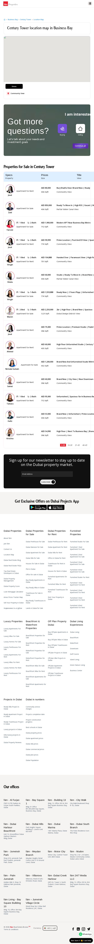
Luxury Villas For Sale (11, 636)
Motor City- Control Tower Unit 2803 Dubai (58, 854)
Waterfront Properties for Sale (35, 652)
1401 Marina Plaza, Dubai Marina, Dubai (57, 828)
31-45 (77, 445)
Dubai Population (32, 760)
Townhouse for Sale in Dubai (34, 594)
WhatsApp (87, 934)
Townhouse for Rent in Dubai (56, 565)
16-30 (70, 445)
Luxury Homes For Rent (12, 668)
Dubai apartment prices (34, 738)
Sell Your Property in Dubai (14, 603)
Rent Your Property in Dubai (56, 598)
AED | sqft (51, 928)
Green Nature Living (77, 665)
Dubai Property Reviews (12, 742)
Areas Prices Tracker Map (13, 597)
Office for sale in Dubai (34, 575)
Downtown (74, 649)
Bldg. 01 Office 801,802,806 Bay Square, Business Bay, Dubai (35, 805)
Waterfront (74, 643)
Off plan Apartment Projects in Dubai (55, 667)
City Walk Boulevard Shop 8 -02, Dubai (79, 802)
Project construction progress (33, 721)
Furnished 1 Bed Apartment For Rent (77, 584)
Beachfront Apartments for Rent (36, 685)
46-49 (84, 445)
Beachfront (74, 638)
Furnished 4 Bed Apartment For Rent (77, 606)
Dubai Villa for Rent (55, 553)
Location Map (9, 555)
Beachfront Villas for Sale (35, 666)
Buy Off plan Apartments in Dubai (58, 633)
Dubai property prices (34, 733)
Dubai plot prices (32, 755)
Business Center (76, 671)
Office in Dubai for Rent (56, 558)
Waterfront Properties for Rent (35, 659)
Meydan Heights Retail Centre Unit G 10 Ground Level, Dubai (35, 856)
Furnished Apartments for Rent (57, 578)
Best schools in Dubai (34, 727)
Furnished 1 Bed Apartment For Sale (77, 548)
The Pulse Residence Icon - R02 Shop (80, 828)
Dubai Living (74, 632)
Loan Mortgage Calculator (13, 592)
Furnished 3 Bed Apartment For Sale (77, 563)
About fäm (8, 538)
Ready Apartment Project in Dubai (13, 715)
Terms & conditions (11, 929)
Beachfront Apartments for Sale (36, 678)
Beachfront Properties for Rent (35, 644)
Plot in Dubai (30, 569)
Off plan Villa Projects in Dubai (56, 659)
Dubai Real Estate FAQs (12, 566)
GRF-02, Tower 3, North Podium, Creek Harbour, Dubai (57, 880)
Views (14, 86)
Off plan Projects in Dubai (57, 653)
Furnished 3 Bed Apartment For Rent (77, 599)
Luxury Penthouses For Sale (12, 648)
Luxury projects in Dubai (13, 729)
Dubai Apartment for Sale (35, 553)
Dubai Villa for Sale (33, 558)
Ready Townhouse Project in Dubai (13, 723)
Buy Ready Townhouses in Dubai (36, 602)
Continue (79, 146)
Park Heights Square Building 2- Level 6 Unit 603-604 (34, 827)
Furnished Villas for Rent (57, 584)
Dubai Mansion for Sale (34, 547)
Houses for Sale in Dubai (35, 564)
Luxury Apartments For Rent (12, 656)
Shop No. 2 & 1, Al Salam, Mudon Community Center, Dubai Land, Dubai (80, 855)
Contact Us (8, 549)
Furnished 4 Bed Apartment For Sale (77, 571)
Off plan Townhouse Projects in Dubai (55, 674)
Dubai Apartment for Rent (57, 547)
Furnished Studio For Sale (79, 542)
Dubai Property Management (9, 580)
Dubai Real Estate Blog (12, 560)
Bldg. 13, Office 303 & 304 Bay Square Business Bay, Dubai (57, 803)
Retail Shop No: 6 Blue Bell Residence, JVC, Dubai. (36, 903)
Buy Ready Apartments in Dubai (35, 581)
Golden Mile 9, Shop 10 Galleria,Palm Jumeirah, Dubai (12, 880)
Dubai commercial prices (35, 749)
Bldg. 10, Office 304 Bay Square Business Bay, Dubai (13, 906)
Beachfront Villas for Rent (35, 671)
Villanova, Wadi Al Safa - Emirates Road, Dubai (35, 878)
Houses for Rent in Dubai (57, 571)
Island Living (74, 660)
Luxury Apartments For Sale (12, 630)
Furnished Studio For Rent (79, 577)
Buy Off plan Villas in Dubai (58, 640)
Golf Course (74, 654)
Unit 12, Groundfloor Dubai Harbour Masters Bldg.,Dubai (14, 831)
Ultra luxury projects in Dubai (12, 736)
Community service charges (33, 708)
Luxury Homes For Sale (12, 642)
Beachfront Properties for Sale (35, 637)
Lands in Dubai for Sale (34, 608)
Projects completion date (35, 714)
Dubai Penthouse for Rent (57, 542)
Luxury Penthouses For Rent (12, 674)
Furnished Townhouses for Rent (58, 591)
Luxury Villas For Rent (12, 662)
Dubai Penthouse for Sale (35, 542)
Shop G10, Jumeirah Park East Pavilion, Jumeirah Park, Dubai (13, 856)
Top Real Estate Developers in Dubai (11, 572)
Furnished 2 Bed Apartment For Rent (77, 591)
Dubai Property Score (12, 586)
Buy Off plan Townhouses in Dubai (57, 646)
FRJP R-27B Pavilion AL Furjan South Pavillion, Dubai (12, 803)
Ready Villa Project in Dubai (11, 708)
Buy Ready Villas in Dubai (35, 588)
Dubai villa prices (32, 744)
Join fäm (7, 544)
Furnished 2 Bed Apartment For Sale (77, 556)
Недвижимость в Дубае (13, 608)
